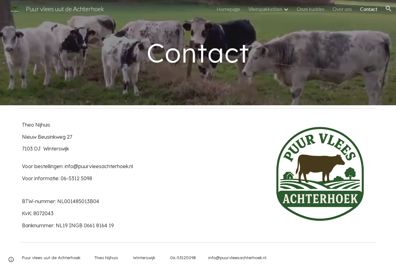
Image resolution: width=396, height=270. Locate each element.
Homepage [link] (228, 9)
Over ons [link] (342, 9)
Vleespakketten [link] (265, 9)
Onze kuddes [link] (311, 9)
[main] (198, 52)
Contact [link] (368, 9)
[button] (388, 8)
